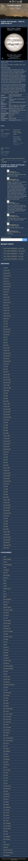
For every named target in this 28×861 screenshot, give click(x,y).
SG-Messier (6, 650)
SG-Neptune (6, 658)
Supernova (5, 847)
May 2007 (5, 459)
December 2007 (6, 441)
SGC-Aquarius (6, 695)
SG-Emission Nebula (8, 631)
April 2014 (5, 294)
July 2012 (5, 321)
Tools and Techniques (8, 852)
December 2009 (6, 379)
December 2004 (6, 537)
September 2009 (7, 387)
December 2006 (6, 473)
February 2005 (6, 531)
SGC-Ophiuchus (7, 788)
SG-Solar (5, 674)
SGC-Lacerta (6, 764)
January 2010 (6, 377)
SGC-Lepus (5, 772)
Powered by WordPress (21, 858)
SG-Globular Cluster (7, 636)
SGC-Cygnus (6, 748)
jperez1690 (19, 26)
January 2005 (6, 534)
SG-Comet (5, 618)
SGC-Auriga (6, 703)
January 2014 (6, 299)
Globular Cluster (6, 588)
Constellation (6, 570)
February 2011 (6, 347)
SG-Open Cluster (7, 660)
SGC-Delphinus (6, 751)
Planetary (8, 158)
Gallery (4, 583)
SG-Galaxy (5, 634)
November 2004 (6, 539)
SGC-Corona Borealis (8, 740)
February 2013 (6, 307)
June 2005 (5, 521)
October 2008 (6, 414)
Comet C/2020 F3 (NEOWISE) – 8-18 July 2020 (14, 251)
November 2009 (6, 382)
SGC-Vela (5, 831)
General (5, 586)
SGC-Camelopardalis (8, 708)
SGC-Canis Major (7, 716)
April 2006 (5, 494)
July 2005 (5, 518)
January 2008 (6, 438)
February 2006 (6, 499)
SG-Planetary (18, 158)
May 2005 (5, 523)
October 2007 (6, 446)
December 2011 (6, 329)
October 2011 (6, 334)
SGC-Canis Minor (7, 719)
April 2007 (5, 462)
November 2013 (6, 302)
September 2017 (7, 275)
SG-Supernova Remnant (8, 684)
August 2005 (6, 515)
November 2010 (6, 355)
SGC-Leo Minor (6, 770)
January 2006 (6, 502)
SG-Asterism (6, 612)
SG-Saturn (5, 671)
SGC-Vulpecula (6, 836)
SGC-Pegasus (6, 794)
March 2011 (5, 345)
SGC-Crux (5, 746)
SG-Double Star (6, 628)
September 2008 (7, 417)
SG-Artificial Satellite (8, 610)
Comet (4, 567)
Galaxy (4, 580)
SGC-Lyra (5, 783)
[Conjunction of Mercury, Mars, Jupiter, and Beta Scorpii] (19, 136)
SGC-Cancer (6, 711)
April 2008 (5, 430)
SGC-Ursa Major (7, 826)
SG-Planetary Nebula (8, 666)
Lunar (4, 591)
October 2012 (6, 313)
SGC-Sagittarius (7, 807)
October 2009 (6, 385)
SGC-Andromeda (7, 692)
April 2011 (5, 342)
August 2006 (6, 483)
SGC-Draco (5, 754)
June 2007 (5, 457)
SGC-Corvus (6, 743)
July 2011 (5, 337)
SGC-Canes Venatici (8, 714)
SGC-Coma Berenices (8, 738)
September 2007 (7, 449)
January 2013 (6, 310)
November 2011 (6, 331)
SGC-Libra (5, 775)
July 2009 (5, 393)
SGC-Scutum (6, 812)
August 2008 (6, 419)
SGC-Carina (6, 724)
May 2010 (5, 369)
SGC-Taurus (6, 820)
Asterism (5, 562)
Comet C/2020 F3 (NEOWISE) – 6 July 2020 (13, 256)
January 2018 (6, 270)
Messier (5, 594)
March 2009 (6, 401)
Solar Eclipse (6, 844)
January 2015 (6, 289)
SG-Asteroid (6, 615)
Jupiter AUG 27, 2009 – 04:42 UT (11, 92)
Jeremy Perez (13, 179)
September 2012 (7, 315)
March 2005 (6, 529)
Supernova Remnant (7, 850)
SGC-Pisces (6, 799)
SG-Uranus (5, 687)
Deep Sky (5, 572)
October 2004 (6, 542)
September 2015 (7, 286)
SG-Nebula (5, 655)
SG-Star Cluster (6, 679)
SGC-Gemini (6, 756)
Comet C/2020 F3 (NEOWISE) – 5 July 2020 (13, 259)
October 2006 (6, 478)
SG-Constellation (7, 620)
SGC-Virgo (5, 834)
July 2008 (5, 422)
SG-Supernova (6, 682)
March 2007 (6, 465)
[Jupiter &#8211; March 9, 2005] (7, 133)
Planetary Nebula (7, 607)
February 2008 (6, 435)
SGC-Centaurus (6, 730)
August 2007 (6, 451)
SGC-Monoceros (7, 786)
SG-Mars (5, 644)
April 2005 (5, 526)
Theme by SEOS (14, 859)
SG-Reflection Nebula (8, 668)
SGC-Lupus (5, 778)
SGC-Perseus (6, 796)
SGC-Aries (5, 700)
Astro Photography (7, 564)
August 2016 (6, 281)
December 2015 (6, 283)
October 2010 (6, 358)
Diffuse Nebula (6, 575)
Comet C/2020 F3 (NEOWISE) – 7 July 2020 (13, 253)
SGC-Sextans (6, 818)
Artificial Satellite (7, 559)
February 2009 (6, 403)
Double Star (6, 578)
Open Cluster (6, 602)
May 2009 (5, 395)
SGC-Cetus (5, 735)
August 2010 (6, 363)
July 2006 (5, 486)
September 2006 (7, 481)
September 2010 (7, 361)
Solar (4, 842)
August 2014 (6, 291)
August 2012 (6, 318)
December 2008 (6, 409)
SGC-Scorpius (6, 810)
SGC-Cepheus (6, 732)
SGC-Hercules (6, 759)
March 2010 (6, 371)
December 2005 (6, 505)
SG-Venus (5, 690)
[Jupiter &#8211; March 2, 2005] (7, 151)
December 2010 (6, 353)
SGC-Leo (5, 767)
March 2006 (6, 497)
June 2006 (5, 489)
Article (4, 556)
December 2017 (6, 273)
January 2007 (6, 470)
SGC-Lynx (5, 780)
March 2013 (6, 305)
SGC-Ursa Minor (7, 828)
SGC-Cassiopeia (7, 727)
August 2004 (6, 547)
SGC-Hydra (5, 762)
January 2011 (6, 350)
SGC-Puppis (6, 802)
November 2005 (6, 507)
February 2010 (6, 374)
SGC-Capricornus (7, 722)
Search (24, 239)
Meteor (4, 596)
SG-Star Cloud (6, 676)
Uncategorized (6, 855)
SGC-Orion (5, 791)
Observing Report (7, 599)
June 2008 (5, 425)
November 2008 (6, 411)
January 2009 (6, 406)
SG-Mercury (6, 647)
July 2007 (5, 454)
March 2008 (6, 433)
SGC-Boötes (6, 706)
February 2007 (6, 467)
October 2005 (6, 510)
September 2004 (7, 545)
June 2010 (5, 366)
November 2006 (6, 475)
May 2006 (5, 491)
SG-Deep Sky (6, 626)
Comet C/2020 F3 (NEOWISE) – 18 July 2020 (13, 248)
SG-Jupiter (13, 158)
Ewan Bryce (12, 215)
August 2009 (6, 390)
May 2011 (5, 339)
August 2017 (6, 278)
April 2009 (5, 398)
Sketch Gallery (6, 839)
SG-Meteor (5, 652)
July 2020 (5, 267)
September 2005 (7, 513)
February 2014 (6, 297)
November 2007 (6, 443)
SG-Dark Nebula (7, 623)
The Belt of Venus (14, 6)
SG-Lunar (5, 642)
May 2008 (5, 427)
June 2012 (5, 323)
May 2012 (5, 326)
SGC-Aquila (6, 698)
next (24, 161)
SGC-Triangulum (7, 823)
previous (4, 161)
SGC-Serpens (6, 815)
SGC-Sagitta (6, 804)
